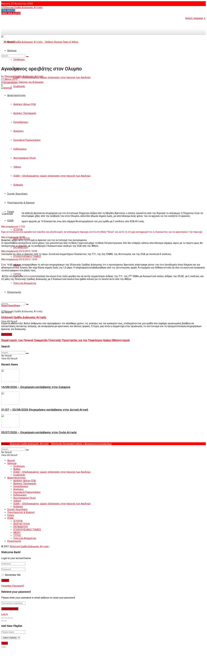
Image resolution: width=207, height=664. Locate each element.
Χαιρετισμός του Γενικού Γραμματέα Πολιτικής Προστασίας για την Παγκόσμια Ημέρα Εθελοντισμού (65, 340)
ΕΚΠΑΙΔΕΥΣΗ (20, 247)
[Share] (5, 617)
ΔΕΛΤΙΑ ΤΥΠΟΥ (21, 523)
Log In (4, 614)
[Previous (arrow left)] (2, 620)
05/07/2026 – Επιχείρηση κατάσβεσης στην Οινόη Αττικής (39, 432)
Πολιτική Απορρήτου (24, 283)
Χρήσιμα (11, 463)
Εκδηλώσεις (20, 149)
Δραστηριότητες (16, 95)
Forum (10, 211)
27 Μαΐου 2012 (9, 79)
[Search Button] (27, 304)
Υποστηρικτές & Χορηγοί (21, 202)
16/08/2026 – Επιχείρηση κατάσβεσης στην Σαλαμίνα (35, 387)
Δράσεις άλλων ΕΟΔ (24, 104)
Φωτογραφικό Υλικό (24, 157)
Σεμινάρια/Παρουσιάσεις (27, 140)
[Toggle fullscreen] (8, 617)
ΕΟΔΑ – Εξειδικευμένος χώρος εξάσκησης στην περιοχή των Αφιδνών (52, 77)
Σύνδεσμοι (19, 466)
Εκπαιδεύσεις (20, 122)
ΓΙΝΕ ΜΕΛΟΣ (8, 10)
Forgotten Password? (12, 585)
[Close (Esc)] (2, 617)
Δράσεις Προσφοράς (24, 113)
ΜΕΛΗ (16, 532)
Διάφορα (18, 184)
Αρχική (11, 460)
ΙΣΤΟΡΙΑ (17, 229)
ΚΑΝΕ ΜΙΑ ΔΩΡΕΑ (11, 13)
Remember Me (13, 574)
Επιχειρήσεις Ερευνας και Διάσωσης (24, 82)
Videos (17, 166)
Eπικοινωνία (14, 292)
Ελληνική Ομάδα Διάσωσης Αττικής (23, 76)
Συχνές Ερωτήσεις (17, 193)
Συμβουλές (19, 86)
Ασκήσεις (18, 131)
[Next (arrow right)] (5, 620)
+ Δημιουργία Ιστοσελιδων (97, 443)
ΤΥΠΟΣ (17, 535)
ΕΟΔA (10, 220)
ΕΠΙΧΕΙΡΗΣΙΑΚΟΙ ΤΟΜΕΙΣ (27, 256)
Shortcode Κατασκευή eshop (67, 443)
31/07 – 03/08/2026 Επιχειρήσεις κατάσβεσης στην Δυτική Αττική (44, 409)
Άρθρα (16, 469)
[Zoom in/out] (11, 617)
